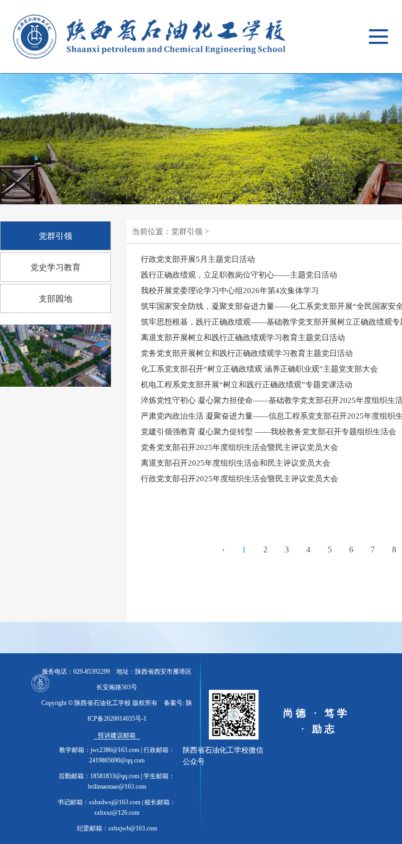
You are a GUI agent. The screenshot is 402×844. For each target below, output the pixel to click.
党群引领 (55, 236)
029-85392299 (91, 671)
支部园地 (55, 298)
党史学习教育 (55, 267)
